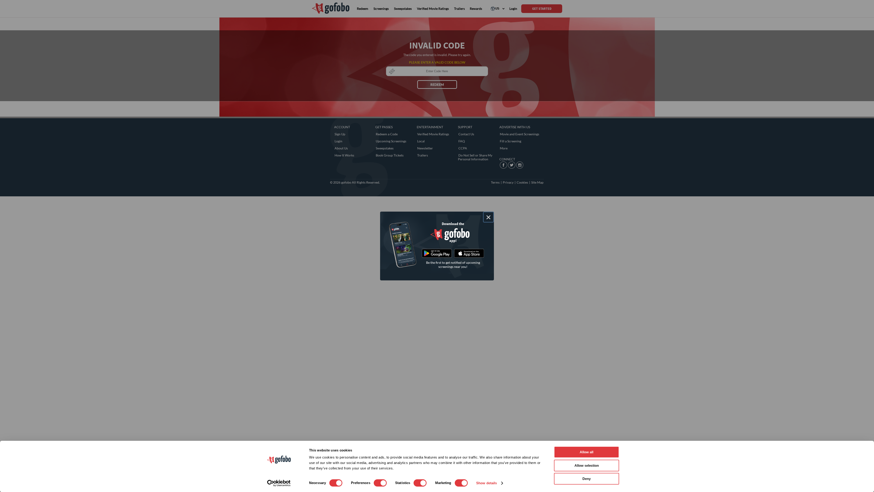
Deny (586, 479)
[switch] (380, 483)
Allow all (586, 452)
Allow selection (586, 465)
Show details (486, 483)
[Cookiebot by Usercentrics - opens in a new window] (279, 483)
